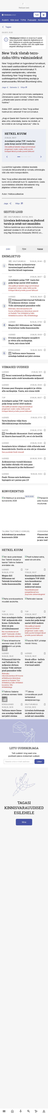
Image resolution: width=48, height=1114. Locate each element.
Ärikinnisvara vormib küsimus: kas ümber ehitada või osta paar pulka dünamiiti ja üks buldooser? (18, 464)
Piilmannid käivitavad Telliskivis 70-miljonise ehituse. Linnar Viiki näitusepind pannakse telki (26, 303)
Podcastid (32, 20)
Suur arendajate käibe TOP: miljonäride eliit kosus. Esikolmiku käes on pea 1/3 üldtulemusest (12, 623)
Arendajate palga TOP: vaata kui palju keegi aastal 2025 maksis (35, 620)
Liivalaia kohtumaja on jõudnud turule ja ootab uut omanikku (24, 222)
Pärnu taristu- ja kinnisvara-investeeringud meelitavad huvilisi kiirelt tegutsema (22, 267)
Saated (5, 430)
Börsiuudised (14, 350)
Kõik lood (14, 20)
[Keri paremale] (41, 156)
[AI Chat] (36, 1111)
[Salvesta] (44, 261)
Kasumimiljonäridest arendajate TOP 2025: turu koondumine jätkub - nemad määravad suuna (35, 581)
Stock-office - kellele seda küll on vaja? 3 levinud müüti (35, 662)
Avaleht (5, 20)
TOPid (23, 20)
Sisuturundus (14, 217)
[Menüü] (4, 1111)
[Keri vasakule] (7, 156)
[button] (19, 761)
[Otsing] (29, 1111)
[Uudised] (12, 1111)
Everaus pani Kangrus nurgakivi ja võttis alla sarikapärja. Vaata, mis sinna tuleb (24, 341)
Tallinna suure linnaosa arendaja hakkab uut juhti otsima (12, 713)
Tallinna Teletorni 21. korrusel (16, 531)
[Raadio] (20, 1111)
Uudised (11, 297)
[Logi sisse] (44, 1111)
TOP (10, 277)
